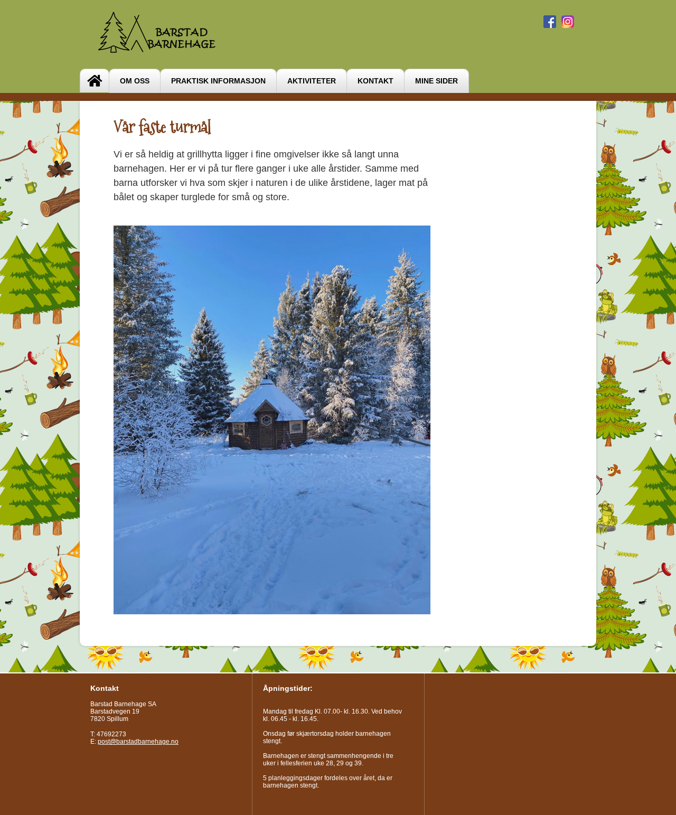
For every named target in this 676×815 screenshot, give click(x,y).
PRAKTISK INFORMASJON (218, 81)
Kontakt (375, 81)
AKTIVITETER (311, 81)
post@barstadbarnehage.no (138, 741)
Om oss (134, 81)
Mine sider (436, 81)
